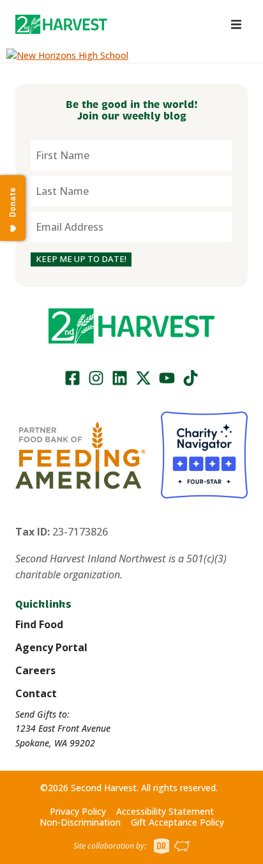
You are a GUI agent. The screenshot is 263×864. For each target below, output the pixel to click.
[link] (61, 24)
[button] (61, 24)
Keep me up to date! (81, 259)
